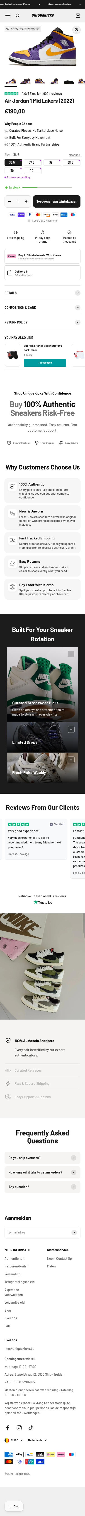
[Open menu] (8, 15)
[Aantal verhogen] (26, 201)
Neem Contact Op (59, 1258)
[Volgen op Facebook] (8, 1428)
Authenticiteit (14, 1258)
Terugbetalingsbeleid (20, 1282)
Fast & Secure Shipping (32, 1083)
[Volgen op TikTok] (31, 1428)
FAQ (7, 1326)
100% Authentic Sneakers (34, 1040)
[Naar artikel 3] (40, 82)
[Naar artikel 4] (54, 82)
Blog (8, 1310)
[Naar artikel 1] (11, 82)
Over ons (11, 1318)
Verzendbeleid (15, 1302)
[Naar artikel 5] (69, 82)
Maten (51, 1266)
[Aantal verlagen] (9, 201)
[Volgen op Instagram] (19, 1428)
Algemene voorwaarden (14, 1292)
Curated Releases (28, 1070)
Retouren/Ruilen (16, 1266)
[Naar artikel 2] (25, 82)
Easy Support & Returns (33, 1096)
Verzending (12, 1274)
